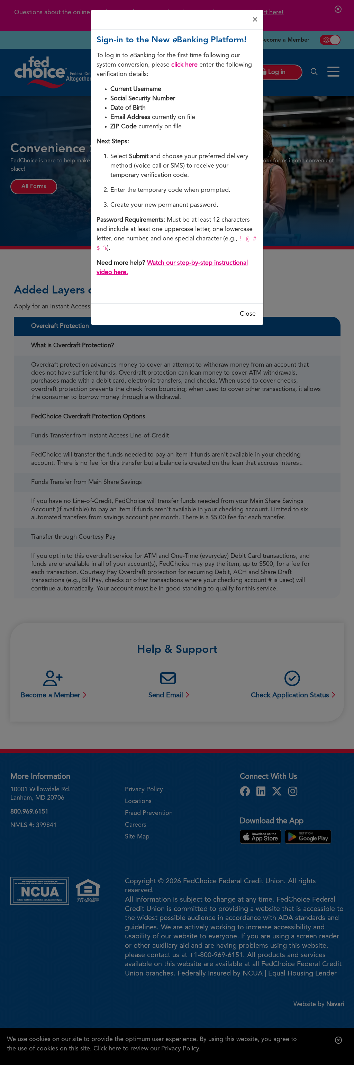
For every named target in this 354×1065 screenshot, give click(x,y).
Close (248, 314)
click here (184, 65)
